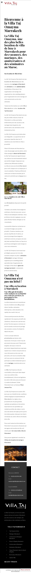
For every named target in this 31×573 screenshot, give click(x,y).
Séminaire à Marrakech (15, 547)
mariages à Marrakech (18, 84)
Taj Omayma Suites (14, 531)
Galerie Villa (12, 557)
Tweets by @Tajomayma (10, 566)
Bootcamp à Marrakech (15, 554)
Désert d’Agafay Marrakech (16, 541)
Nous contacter (21, 562)
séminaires (10, 86)
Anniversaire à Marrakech (15, 544)
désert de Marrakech (20, 153)
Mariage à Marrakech (14, 534)
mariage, (10, 363)
